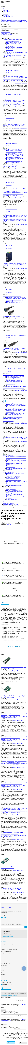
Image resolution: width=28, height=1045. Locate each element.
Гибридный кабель (11, 489)
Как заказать (6, 11)
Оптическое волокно (11, 499)
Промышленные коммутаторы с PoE (15, 154)
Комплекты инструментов (12, 406)
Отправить (3, 1009)
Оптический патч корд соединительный (16, 298)
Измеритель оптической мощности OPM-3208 (14, 438)
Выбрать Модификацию (21, 59)
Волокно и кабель (7, 487)
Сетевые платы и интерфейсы (13, 480)
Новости (5, 10)
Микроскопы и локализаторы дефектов (16, 405)
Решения (5, 8)
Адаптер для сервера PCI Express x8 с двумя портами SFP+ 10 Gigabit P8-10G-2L (13, 836)
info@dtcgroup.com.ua (6, 26)
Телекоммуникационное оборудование (12, 39)
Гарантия (5, 12)
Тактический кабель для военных (14, 491)
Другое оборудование (8, 472)
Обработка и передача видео (13, 476)
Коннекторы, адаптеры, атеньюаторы (15, 297)
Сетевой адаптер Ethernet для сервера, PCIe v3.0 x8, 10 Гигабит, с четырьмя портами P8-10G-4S (14, 786)
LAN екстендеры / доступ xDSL (14, 47)
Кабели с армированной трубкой (14, 490)
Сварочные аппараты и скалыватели (15, 413)
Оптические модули (11, 44)
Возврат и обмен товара (5, 963)
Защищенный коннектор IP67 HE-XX (12, 316)
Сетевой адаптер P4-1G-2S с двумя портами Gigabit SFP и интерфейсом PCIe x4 (13, 667)
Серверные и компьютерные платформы (16, 460)
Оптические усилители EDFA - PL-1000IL (13, 125)
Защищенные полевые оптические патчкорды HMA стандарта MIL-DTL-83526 (14, 349)
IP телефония (9, 50)
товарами (9, 524)
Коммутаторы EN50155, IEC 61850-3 (15, 155)
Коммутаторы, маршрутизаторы (14, 42)
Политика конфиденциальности (6, 995)
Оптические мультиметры (12, 408)
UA (1, 19)
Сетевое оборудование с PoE (13, 43)
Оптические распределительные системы (13, 375)
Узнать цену (3, 1024)
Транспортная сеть (10, 46)
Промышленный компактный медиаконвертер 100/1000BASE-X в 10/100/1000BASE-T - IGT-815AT (14, 220)
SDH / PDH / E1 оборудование (13, 48)
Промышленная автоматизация (14, 161)
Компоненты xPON (11, 301)
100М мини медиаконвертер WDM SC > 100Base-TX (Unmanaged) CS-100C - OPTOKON (15, 79)
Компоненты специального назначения (16, 456)
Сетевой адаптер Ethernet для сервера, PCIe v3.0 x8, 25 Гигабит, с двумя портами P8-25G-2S (14, 764)
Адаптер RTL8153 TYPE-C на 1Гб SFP (10, 889)
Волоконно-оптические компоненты (12, 296)
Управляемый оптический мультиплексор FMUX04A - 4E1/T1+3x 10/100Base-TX (13, 103)
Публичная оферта (8, 16)
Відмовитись (23, 1042)
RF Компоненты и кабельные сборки (15, 473)
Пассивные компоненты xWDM (14, 302)
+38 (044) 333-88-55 (5, 32)
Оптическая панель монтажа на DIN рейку (13, 388)
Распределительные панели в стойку (15, 376)
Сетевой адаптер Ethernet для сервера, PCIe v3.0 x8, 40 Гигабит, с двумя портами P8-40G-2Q (14, 717)
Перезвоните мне (5, 30)
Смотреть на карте (8, 936)
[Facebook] (2, 917)
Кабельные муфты (10, 384)
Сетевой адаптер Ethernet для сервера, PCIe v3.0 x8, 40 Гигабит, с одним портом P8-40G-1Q (14, 740)
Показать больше (14, 646)
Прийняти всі (11, 1042)
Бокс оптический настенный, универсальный (13, 378)
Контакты (5, 14)
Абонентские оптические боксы (14, 380)
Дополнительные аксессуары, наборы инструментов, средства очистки (15, 484)
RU (3, 19)
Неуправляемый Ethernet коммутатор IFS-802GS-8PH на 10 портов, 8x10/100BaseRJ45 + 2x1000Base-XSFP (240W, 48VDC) (15, 194)
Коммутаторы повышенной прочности (15, 461)
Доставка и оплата (4, 965)
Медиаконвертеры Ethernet (12, 41)
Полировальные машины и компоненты (16, 409)
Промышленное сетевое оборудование (12, 149)
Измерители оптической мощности (15, 404)
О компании (6, 15)
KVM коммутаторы (11, 474)
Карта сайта (15, 995)
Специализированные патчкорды (14, 300)
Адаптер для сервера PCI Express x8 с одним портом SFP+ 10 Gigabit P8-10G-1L (13, 867)
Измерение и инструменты (10, 403)
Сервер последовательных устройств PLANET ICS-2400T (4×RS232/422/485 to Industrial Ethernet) (14, 264)
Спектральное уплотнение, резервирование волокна (13, 478)
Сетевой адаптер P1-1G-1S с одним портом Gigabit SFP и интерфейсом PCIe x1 (13, 696)
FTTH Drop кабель (10, 493)
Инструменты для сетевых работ (14, 414)
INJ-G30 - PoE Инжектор (9, 166)
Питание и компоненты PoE (13, 162)
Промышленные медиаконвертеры (14, 150)
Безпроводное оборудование (13, 157)
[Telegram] (5, 917)
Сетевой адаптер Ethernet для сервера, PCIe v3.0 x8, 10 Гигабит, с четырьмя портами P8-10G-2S (14, 811)
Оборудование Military (8, 455)
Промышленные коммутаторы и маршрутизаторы (14, 152)
